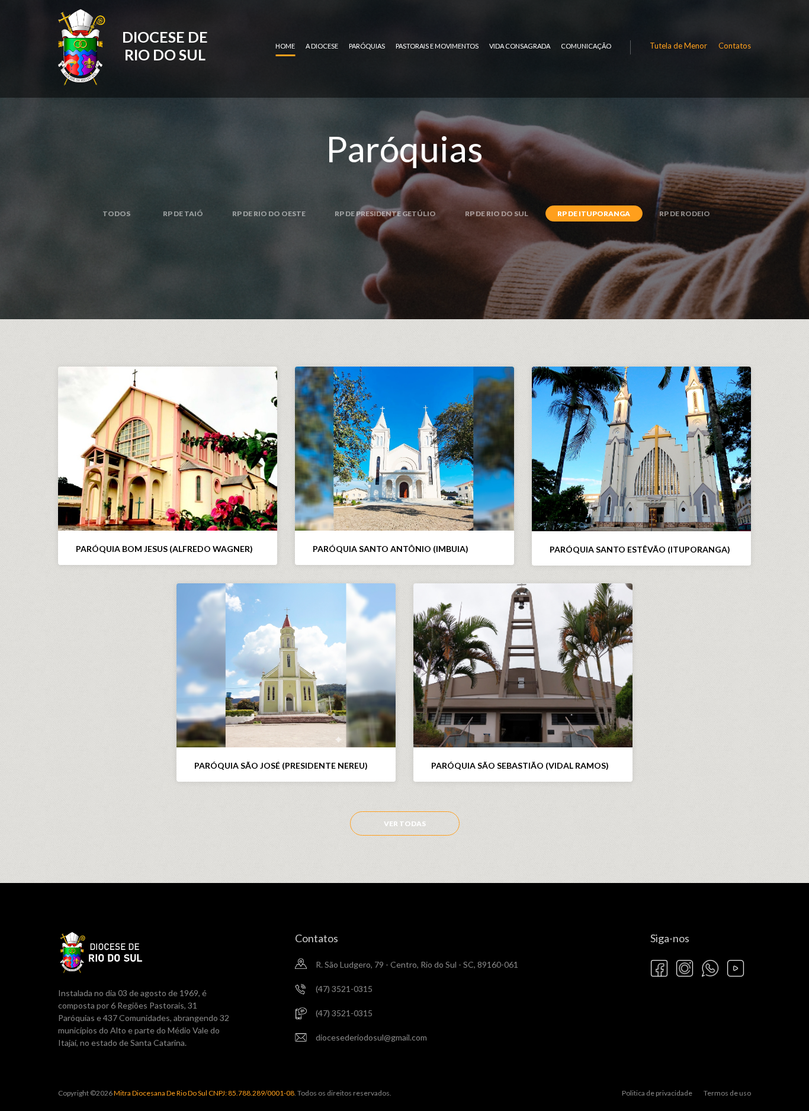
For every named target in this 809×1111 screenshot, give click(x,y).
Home (285, 46)
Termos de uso (727, 1092)
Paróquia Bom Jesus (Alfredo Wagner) (164, 549)
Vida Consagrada (519, 46)
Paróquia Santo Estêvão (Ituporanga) (640, 549)
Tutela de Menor (678, 45)
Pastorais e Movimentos (437, 46)
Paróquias (367, 46)
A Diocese (322, 46)
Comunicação (586, 46)
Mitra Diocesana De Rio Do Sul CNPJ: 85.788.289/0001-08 (203, 1092)
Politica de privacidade (657, 1092)
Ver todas (405, 823)
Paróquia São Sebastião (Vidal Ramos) (520, 765)
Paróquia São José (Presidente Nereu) (281, 765)
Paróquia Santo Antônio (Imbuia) (390, 549)
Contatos (734, 45)
